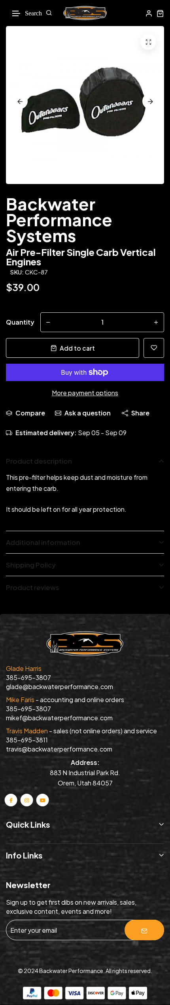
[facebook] (11, 799)
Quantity (20, 322)
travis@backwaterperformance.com (59, 749)
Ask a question (87, 413)
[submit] (144, 930)
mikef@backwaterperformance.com (59, 718)
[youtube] (42, 799)
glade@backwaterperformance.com (59, 686)
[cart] (160, 13)
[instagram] (27, 799)
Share (140, 413)
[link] (148, 42)
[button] (16, 14)
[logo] (85, 13)
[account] (149, 13)
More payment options (85, 393)
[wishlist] (154, 348)
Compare (30, 413)
